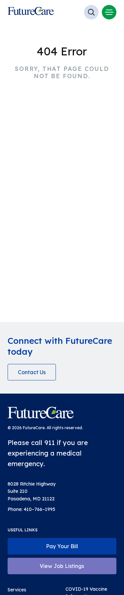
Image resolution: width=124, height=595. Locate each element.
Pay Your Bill (62, 546)
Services (17, 590)
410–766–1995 (39, 509)
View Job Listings (62, 566)
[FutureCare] (41, 414)
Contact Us (32, 372)
